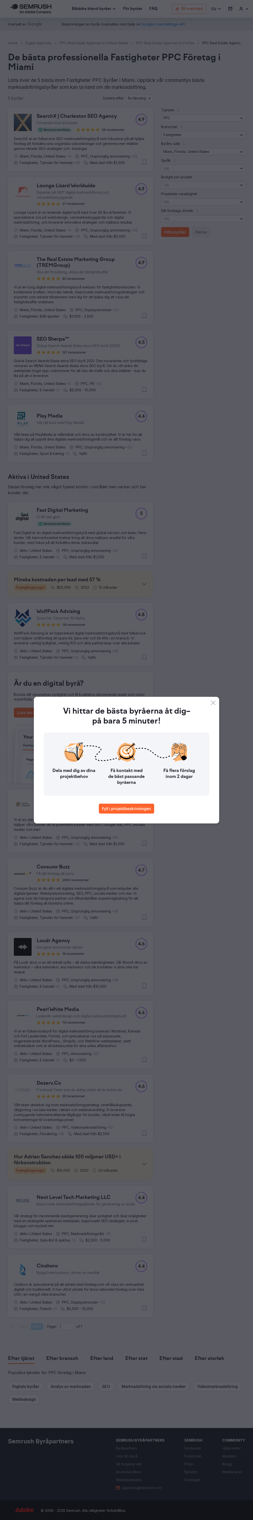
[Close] (213, 703)
